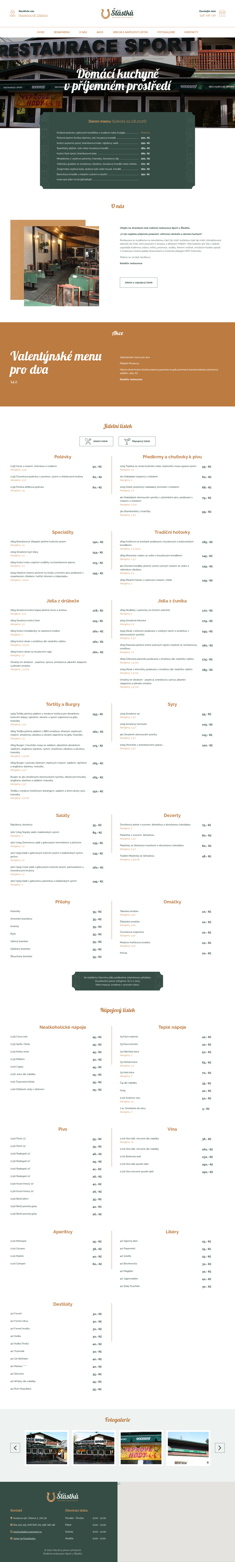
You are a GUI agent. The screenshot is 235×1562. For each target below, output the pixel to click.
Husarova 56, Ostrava (33, 15)
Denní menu (62, 32)
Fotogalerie (166, 32)
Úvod (40, 32)
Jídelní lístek (100, 441)
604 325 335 (19, 1524)
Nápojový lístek (141, 441)
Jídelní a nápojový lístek (130, 32)
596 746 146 (208, 15)
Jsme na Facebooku (24, 1538)
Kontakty (191, 32)
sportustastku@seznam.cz (27, 1531)
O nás (83, 32)
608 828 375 (34, 1524)
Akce (100, 32)
